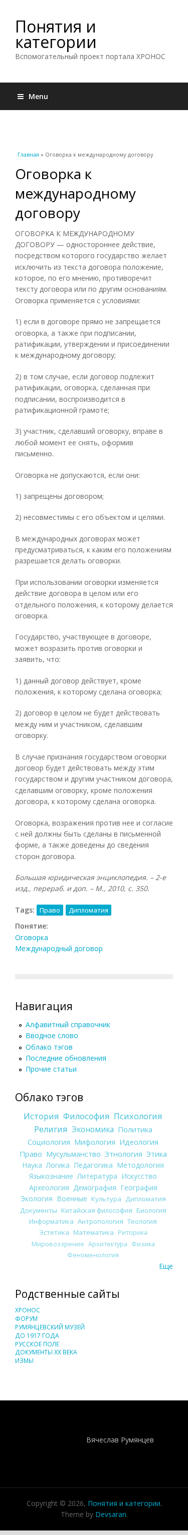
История (41, 1116)
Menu (38, 96)
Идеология (138, 1142)
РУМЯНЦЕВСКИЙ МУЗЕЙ (50, 1327)
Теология (142, 1221)
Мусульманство (73, 1154)
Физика (143, 1244)
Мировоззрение (58, 1244)
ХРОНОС (27, 1310)
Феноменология (93, 1255)
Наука (32, 1165)
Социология (49, 1142)
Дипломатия (88, 910)
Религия (51, 1129)
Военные (72, 1198)
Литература (97, 1176)
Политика (135, 1129)
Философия (86, 1116)
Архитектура (107, 1244)
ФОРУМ (26, 1318)
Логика (58, 1165)
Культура (106, 1198)
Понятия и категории (56, 34)
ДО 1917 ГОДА (37, 1335)
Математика (93, 1232)
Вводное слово (52, 1035)
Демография (94, 1187)
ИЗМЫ (24, 1360)
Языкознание (51, 1176)
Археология (49, 1187)
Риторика (132, 1232)
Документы (38, 1210)
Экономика (93, 1129)
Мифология (94, 1142)
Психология (138, 1116)
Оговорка (31, 937)
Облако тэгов (49, 1047)
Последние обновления (66, 1058)
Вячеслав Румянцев (120, 1439)
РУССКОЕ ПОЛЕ (37, 1344)
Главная (28, 154)
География (138, 1187)
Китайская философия (96, 1210)
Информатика (51, 1221)
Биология (151, 1210)
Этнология (123, 1154)
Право (50, 910)
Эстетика (54, 1232)
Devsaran (110, 1514)
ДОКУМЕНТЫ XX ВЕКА (46, 1352)
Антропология (100, 1221)
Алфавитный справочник (68, 1024)
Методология (140, 1165)
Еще (166, 1266)
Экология (37, 1198)
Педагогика (93, 1165)
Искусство (139, 1176)
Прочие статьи (51, 1069)
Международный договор (59, 948)
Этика (156, 1154)
